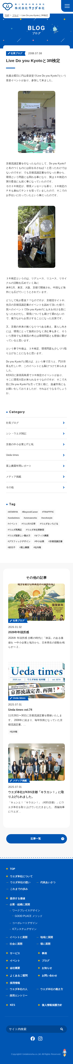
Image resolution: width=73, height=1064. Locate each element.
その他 (10, 487)
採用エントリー (18, 995)
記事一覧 (36, 838)
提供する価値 (17, 898)
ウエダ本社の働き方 (51, 989)
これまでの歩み (19, 888)
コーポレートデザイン (25, 923)
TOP (7, 15)
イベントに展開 (18, 937)
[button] (67, 6)
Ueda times (12, 455)
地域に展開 (46, 937)
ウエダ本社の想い (20, 882)
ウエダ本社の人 (18, 989)
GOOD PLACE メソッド (28, 916)
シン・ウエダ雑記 (16, 433)
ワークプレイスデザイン (26, 910)
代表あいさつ (47, 882)
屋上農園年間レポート (18, 465)
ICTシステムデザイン (24, 929)
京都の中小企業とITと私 (20, 444)
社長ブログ (12, 422)
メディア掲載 (13, 476)
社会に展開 (16, 943)
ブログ (15, 15)
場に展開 (45, 943)
